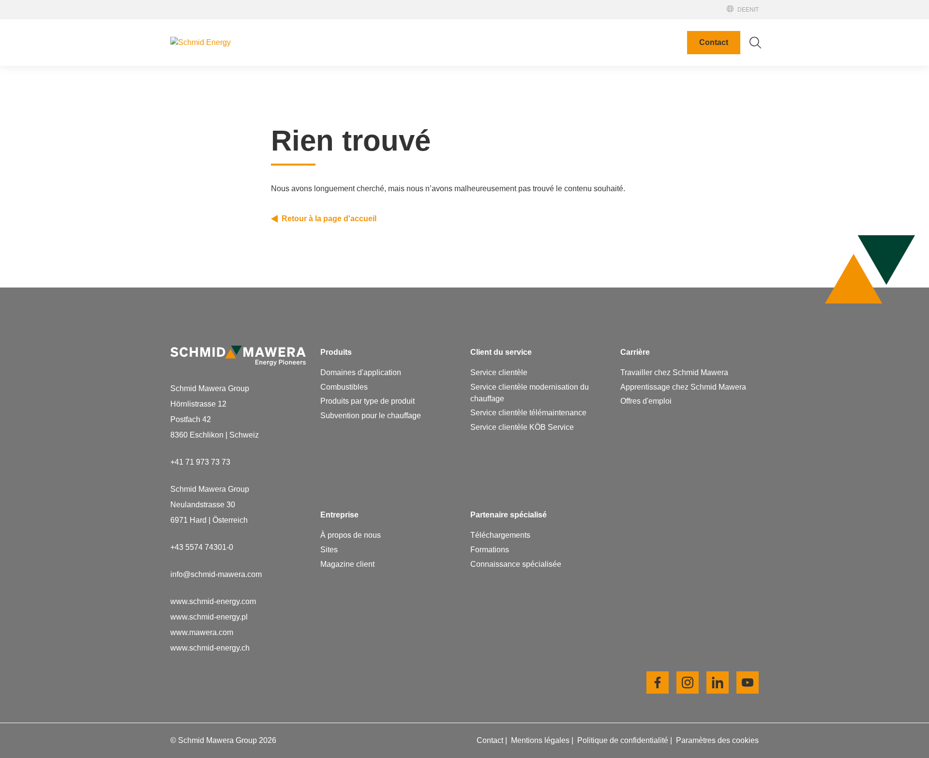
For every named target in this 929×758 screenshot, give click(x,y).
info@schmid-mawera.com (216, 574)
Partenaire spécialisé (682, 14)
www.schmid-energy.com (213, 601)
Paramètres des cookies (717, 740)
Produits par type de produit (367, 401)
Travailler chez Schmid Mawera (529, 427)
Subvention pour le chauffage (370, 415)
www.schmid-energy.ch (210, 648)
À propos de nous (505, 82)
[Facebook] (657, 682)
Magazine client (502, 144)
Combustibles (344, 387)
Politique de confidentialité (623, 740)
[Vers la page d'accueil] (238, 42)
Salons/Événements (680, 5)
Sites (483, 98)
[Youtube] (747, 682)
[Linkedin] (717, 682)
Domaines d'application (360, 372)
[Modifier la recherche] (755, 42)
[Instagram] (687, 682)
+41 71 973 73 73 (200, 462)
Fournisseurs (497, 129)
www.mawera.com (201, 632)
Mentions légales (541, 740)
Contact (713, 42)
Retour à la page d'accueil (329, 218)
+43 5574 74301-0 (201, 547)
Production (493, 113)
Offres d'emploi (500, 458)
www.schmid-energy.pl (209, 617)
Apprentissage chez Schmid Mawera (537, 442)
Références (669, 22)
